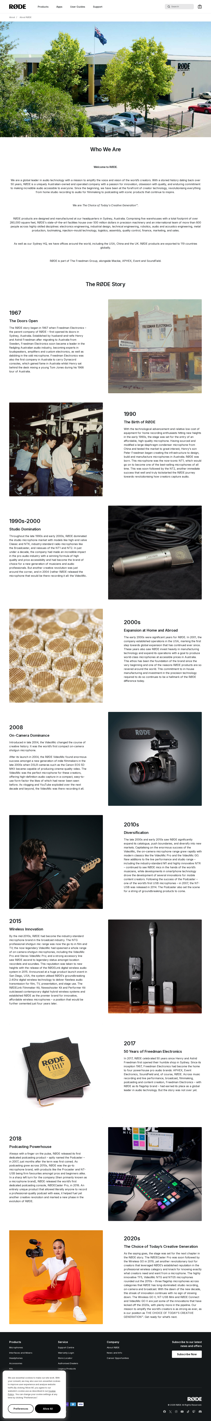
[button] (200, 7)
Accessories (15, 1363)
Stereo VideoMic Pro (33, 956)
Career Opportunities (118, 1358)
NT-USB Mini (165, 1297)
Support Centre (66, 1347)
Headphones (16, 1358)
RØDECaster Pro (58, 1185)
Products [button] (43, 6)
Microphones (16, 1347)
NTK (27, 544)
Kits (11, 1368)
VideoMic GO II (138, 1301)
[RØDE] (17, 6)
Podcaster (189, 879)
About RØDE (25, 17)
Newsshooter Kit (51, 987)
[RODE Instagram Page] (176, 1411)
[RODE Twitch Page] (194, 1411)
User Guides (77, 6)
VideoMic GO (190, 855)
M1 (165, 863)
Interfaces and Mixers (20, 1352)
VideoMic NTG (153, 1277)
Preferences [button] (21, 1408)
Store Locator (65, 1358)
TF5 (139, 1277)
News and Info (114, 1352)
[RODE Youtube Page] (182, 1411)
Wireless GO (136, 1261)
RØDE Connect (189, 1297)
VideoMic (80, 575)
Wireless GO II (147, 1297)
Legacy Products (67, 1368)
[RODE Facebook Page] (164, 1411)
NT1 (181, 460)
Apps (59, 6)
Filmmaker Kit (31, 987)
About (12, 17)
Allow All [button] (48, 1408)
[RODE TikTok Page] (188, 1411)
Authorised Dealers (68, 1363)
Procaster (68, 1169)
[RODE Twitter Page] (170, 1411)
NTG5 (172, 1277)
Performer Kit (76, 987)
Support (97, 6)
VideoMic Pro (162, 855)
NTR (198, 863)
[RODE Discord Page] (200, 1411)
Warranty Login (66, 1352)
